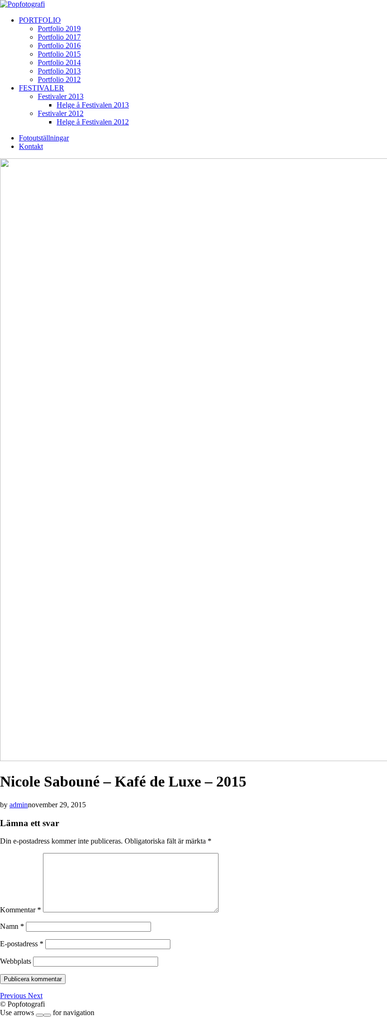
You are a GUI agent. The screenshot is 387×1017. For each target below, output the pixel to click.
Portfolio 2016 (59, 45)
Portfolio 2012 (59, 79)
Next (35, 996)
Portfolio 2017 (59, 37)
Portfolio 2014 (59, 62)
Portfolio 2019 (59, 29)
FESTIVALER (41, 88)
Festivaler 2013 (61, 96)
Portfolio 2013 (59, 71)
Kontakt (31, 146)
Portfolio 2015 (59, 54)
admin (18, 805)
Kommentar (20, 910)
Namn (12, 926)
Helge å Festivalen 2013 (93, 105)
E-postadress (21, 944)
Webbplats (15, 961)
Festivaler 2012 (61, 113)
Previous (14, 996)
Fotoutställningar (44, 138)
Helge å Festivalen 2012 (93, 122)
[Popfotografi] (22, 4)
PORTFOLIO (40, 20)
